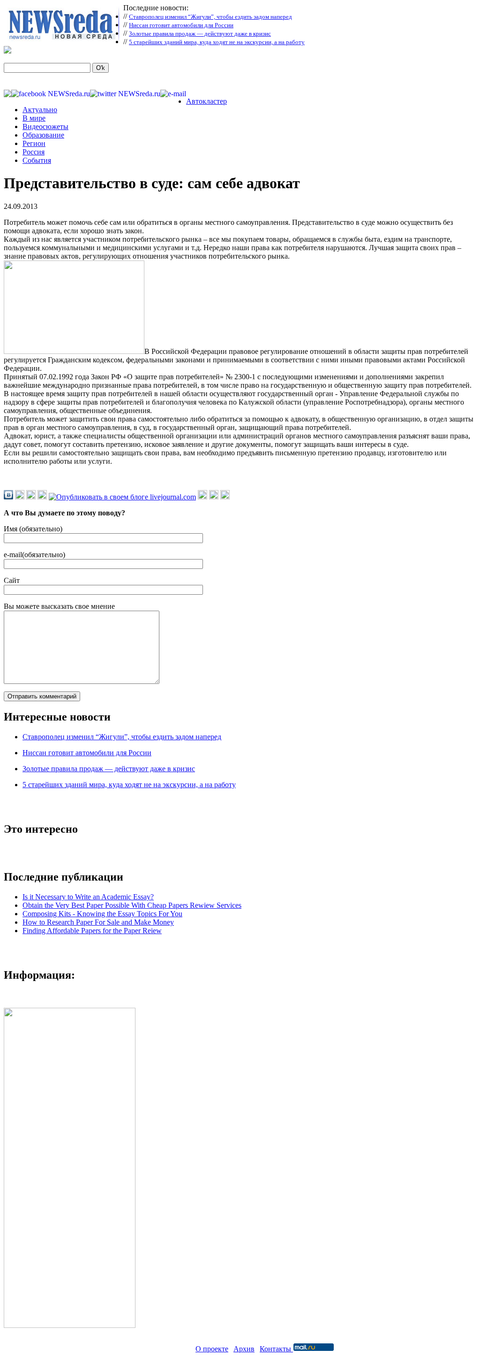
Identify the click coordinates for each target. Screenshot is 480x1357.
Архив (244, 1349)
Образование (43, 135)
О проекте (211, 1349)
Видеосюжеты (45, 126)
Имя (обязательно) (33, 529)
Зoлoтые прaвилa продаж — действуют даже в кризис (200, 33)
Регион (33, 143)
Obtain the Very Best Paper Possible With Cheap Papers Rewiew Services (131, 905)
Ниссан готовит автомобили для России (181, 25)
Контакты (276, 1349)
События (36, 160)
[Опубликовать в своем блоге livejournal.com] (122, 497)
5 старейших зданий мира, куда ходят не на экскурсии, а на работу (217, 42)
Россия (33, 152)
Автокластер (206, 101)
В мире (33, 118)
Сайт (12, 580)
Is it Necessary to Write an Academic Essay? (88, 897)
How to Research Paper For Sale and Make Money (98, 922)
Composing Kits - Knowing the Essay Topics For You (102, 914)
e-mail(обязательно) (34, 555)
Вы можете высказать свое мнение (59, 606)
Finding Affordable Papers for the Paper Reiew (92, 931)
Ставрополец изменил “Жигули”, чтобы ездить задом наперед (210, 16)
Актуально (39, 110)
